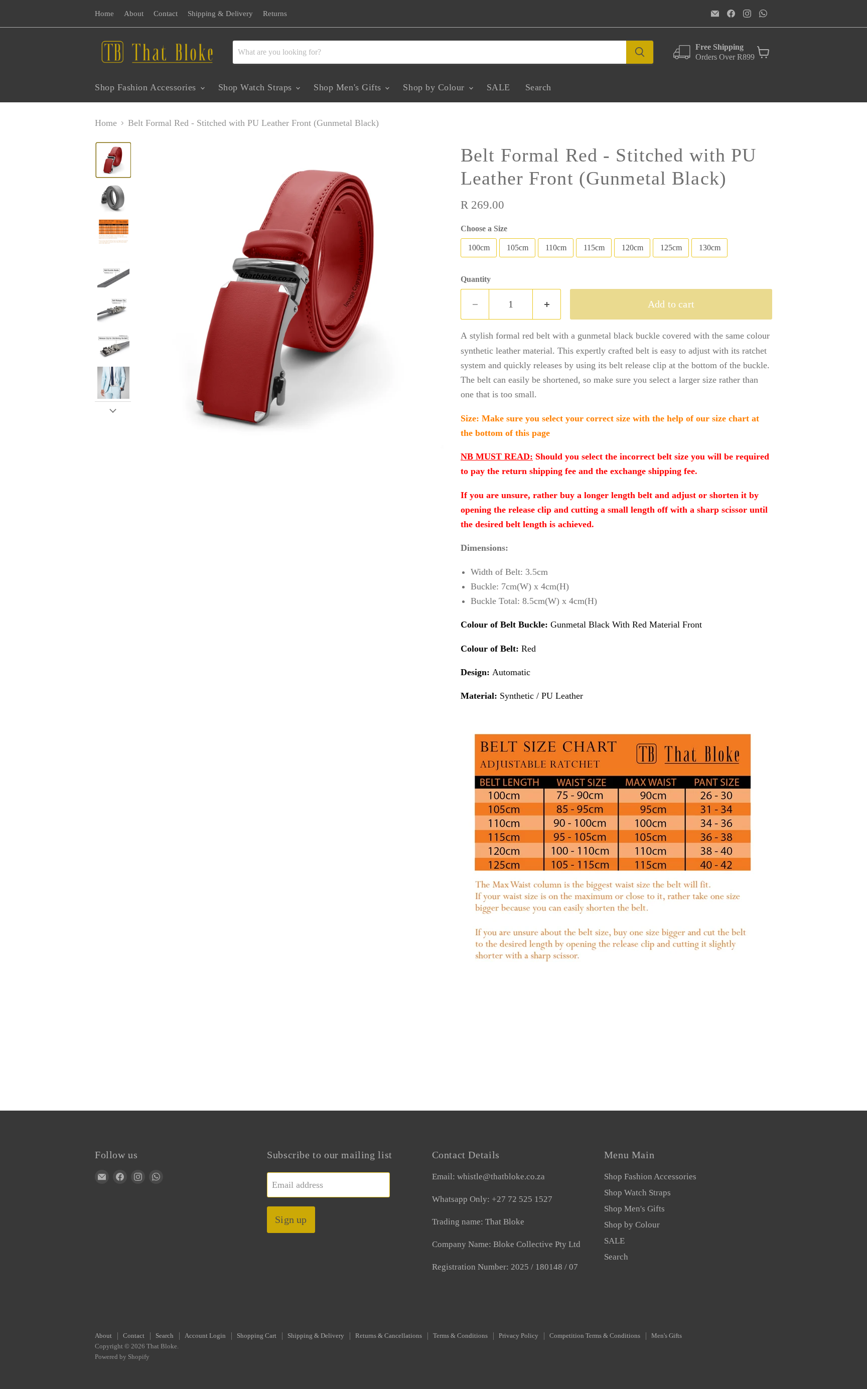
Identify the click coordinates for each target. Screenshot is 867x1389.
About (133, 14)
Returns (275, 14)
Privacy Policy (518, 1335)
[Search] (639, 52)
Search (538, 87)
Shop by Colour (435, 87)
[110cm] (557, 259)
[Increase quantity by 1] (547, 304)
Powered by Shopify (122, 1356)
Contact (166, 14)
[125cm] (672, 259)
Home (104, 14)
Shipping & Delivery (220, 14)
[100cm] (480, 259)
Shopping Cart (256, 1335)
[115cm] (595, 259)
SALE (498, 87)
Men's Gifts (666, 1335)
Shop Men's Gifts (349, 87)
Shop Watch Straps (256, 87)
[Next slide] (113, 409)
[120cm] (633, 259)
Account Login (205, 1335)
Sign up (291, 1219)
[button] (113, 160)
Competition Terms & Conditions (594, 1335)
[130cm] (710, 259)
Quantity (476, 279)
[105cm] (518, 259)
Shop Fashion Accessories (147, 87)
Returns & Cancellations (388, 1335)
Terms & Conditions (460, 1335)
